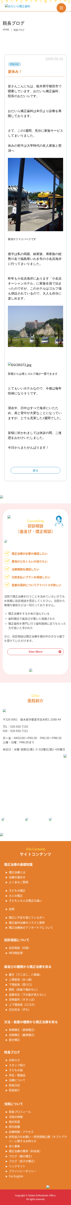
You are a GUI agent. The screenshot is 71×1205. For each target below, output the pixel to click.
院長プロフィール (20, 1112)
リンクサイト (17, 1166)
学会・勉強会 (17, 1075)
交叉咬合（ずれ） (20, 1009)
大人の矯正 (16, 896)
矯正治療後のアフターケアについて (31, 927)
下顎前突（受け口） (21, 984)
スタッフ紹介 (17, 1065)
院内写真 (14, 1122)
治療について (17, 1080)
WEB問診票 (16, 953)
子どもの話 (16, 1070)
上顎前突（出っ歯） (21, 979)
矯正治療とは (17, 872)
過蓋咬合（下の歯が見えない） (28, 994)
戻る (35, 470)
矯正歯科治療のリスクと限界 (27, 922)
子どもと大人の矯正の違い (25, 900)
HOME (6, 29)
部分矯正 (14, 1040)
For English (16, 1176)
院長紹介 (14, 1090)
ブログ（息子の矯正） (22, 1161)
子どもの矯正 (17, 890)
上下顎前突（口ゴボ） (22, 1004)
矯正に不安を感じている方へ (27, 917)
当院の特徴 (16, 1117)
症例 (11, 909)
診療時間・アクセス (21, 1132)
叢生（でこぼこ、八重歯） (25, 974)
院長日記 (14, 1085)
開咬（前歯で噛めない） (24, 989)
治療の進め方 (17, 877)
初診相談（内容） (20, 948)
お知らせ (14, 1060)
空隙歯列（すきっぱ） (22, 999)
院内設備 (14, 1127)
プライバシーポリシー (22, 1171)
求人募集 (14, 1146)
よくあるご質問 (18, 882)
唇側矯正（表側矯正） (22, 1030)
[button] (61, 8)
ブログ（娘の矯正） (21, 1156)
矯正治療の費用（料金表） (25, 1151)
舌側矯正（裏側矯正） (22, 1035)
